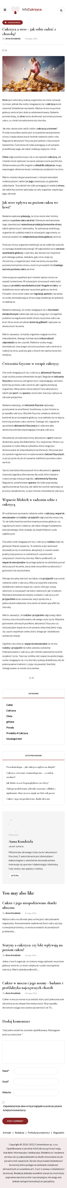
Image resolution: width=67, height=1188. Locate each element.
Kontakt (7, 1132)
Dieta (9, 716)
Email (5, 1081)
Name (5, 1070)
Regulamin (58, 1132)
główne (10, 721)
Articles (15, 875)
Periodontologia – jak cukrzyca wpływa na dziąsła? (30, 767)
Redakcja (19, 1132)
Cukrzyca (11, 710)
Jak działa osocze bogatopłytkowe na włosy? (27, 782)
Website (6, 1092)
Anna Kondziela (12, 38)
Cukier (9, 704)
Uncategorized (14, 738)
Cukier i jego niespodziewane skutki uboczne (28, 798)
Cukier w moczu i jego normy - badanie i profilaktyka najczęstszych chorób (32, 985)
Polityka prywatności (39, 1132)
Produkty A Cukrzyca (17, 733)
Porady (10, 727)
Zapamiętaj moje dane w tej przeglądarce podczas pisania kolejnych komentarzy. (32, 1108)
